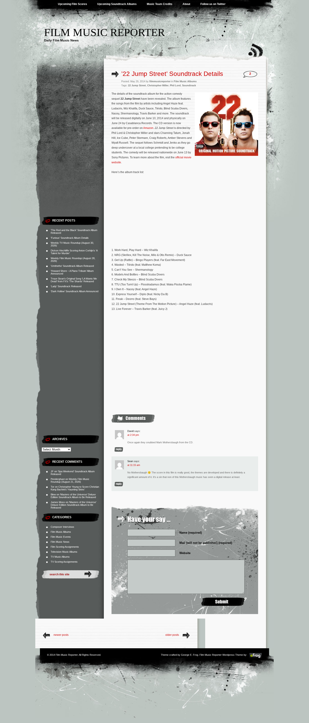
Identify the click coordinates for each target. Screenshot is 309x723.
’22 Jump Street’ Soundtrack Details (172, 73)
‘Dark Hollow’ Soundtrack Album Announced (74, 291)
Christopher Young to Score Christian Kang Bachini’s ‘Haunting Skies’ (75, 488)
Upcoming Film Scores (72, 4)
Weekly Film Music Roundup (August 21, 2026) (70, 480)
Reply (118, 449)
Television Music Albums (64, 551)
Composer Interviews (62, 526)
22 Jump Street (137, 85)
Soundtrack (189, 85)
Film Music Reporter (104, 32)
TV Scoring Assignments (64, 561)
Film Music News (60, 541)
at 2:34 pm (133, 435)
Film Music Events (61, 536)
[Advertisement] (73, 146)
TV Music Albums (60, 556)
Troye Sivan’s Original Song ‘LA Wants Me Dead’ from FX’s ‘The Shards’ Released (74, 280)
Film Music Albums (61, 531)
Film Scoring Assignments (65, 546)
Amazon (148, 128)
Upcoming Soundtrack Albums (117, 4)
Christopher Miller (158, 85)
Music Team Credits (159, 4)
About (186, 4)
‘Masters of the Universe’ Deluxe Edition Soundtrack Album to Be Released (73, 496)
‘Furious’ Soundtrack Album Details (70, 237)
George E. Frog (189, 654)
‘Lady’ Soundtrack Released (66, 286)
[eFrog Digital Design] (255, 657)
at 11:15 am (133, 465)
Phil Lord (175, 85)
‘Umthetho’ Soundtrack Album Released (72, 266)
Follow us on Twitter (213, 4)
